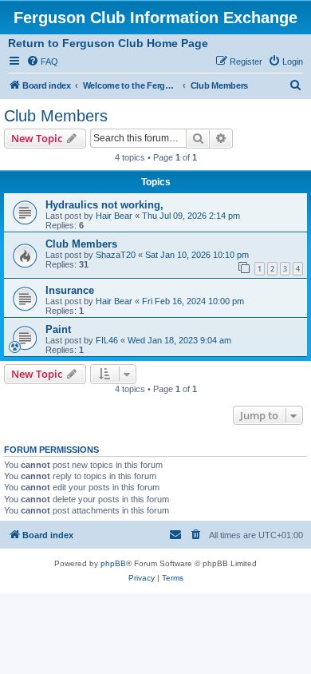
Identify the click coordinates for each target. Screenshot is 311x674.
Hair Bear (114, 215)
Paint (58, 329)
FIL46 (107, 340)
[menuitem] (42, 61)
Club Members (56, 116)
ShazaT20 (116, 255)
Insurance (69, 290)
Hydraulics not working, (104, 205)
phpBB (113, 563)
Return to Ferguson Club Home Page (108, 43)
